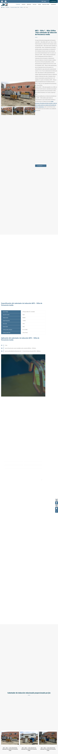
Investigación (40, 165)
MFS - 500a (26, 7)
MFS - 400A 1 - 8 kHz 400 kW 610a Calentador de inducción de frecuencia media (29, 749)
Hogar (3, 7)
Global (44, 1)
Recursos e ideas (45, 4)
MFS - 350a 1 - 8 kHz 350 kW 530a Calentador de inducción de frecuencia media (48, 749)
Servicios (34, 4)
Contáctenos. (53, 4)
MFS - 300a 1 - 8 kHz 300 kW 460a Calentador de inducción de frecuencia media (10, 749)
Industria (23, 4)
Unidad (39, 4)
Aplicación (29, 4)
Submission (23, 484)
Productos (18, 4)
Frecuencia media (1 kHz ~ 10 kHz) (16, 7)
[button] (34, 111)
